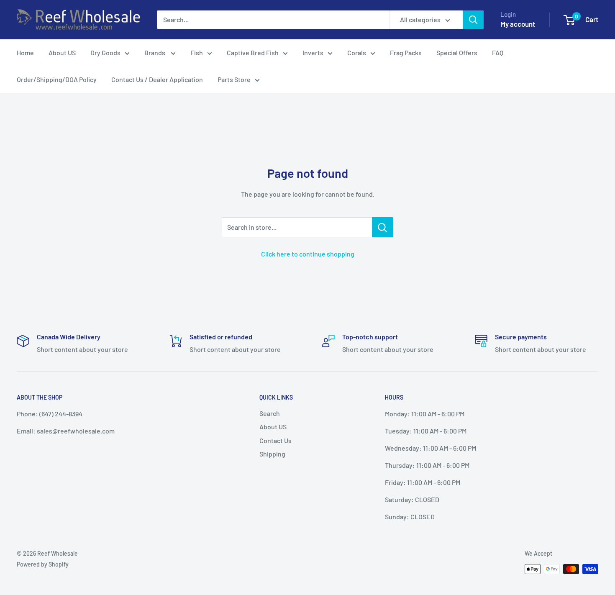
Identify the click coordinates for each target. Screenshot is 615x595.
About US (62, 52)
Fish (196, 52)
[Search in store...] (382, 227)
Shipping (272, 454)
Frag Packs (406, 52)
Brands (155, 52)
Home (25, 52)
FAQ (497, 52)
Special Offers (456, 52)
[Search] (473, 19)
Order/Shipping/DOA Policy (57, 79)
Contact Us (275, 440)
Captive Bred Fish (253, 52)
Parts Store (234, 79)
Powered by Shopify (43, 564)
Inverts (312, 52)
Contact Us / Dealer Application (157, 79)
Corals (356, 52)
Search (269, 413)
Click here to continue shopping (307, 254)
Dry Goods (105, 52)
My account (517, 24)
